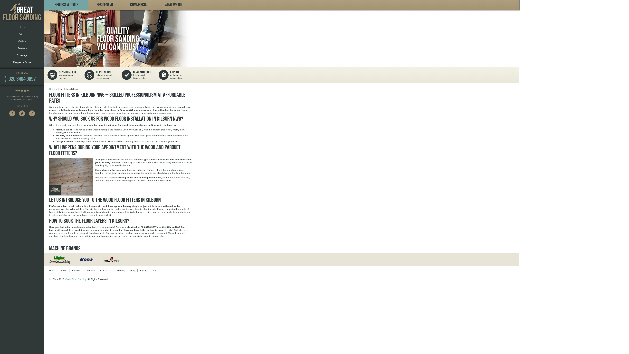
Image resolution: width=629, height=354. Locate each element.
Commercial (139, 5)
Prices (22, 34)
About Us (90, 270)
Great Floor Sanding (75, 279)
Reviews (22, 48)
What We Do (173, 5)
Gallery (22, 41)
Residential (105, 5)
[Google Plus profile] (32, 113)
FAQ (132, 270)
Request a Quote (22, 62)
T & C (156, 270)
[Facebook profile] (12, 113)
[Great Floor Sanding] (22, 12)
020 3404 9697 (22, 79)
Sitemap (121, 270)
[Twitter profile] (22, 113)
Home (22, 27)
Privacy (144, 270)
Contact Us (106, 270)
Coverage (22, 55)
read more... (28, 99)
